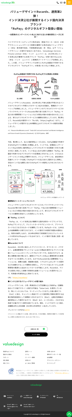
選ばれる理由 (7, 354)
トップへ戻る (36, 334)
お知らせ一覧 (35, 329)
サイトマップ (51, 363)
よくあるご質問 (30, 363)
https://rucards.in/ (20, 277)
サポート (6, 357)
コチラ (27, 310)
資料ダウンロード (64, 3)
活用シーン (28, 351)
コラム (27, 354)
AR (60, 396)
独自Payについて (8, 351)
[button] (69, 2)
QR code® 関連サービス (12, 406)
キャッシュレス (10, 396)
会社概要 (49, 357)
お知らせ (28, 360)
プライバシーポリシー (54, 360)
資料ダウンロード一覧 (54, 354)
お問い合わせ (61, 3)
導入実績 (6, 360)
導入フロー (6, 363)
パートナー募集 (30, 357)
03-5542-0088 (58, 3)
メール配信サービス (28, 396)
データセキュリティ (44, 396)
